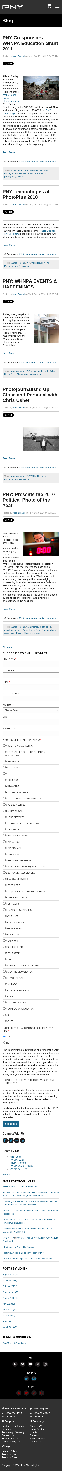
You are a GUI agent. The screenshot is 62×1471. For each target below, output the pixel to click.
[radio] (31, 1037)
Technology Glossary (13, 1432)
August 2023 (10, 1298)
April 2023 (9, 1321)
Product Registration (13, 1426)
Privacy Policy (9, 1451)
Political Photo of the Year (28, 633)
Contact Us (8, 1435)
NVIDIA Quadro (21, 1166)
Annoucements (18, 263)
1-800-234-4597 (13, 1413)
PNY (28, 263)
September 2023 (12, 1292)
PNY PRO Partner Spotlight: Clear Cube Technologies (28, 1258)
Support (9, 1421)
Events (33, 1432)
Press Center (37, 1429)
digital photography (20, 170)
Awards (20, 176)
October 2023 (10, 1286)
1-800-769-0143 (41, 1413)
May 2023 (9, 1315)
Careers (34, 1435)
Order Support (40, 1408)
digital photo (45, 627)
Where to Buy (37, 1438)
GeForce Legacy (11, 1441)
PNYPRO (17, 1162)
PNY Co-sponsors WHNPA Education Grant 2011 (30, 43)
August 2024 (10, 1274)
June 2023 (9, 1310)
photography (10, 176)
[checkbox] (31, 884)
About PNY (36, 1426)
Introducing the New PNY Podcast (18, 1247)
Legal (7, 1446)
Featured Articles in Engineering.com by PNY (24, 1253)
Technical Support (15, 1408)
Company (38, 1421)
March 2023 (10, 1327)
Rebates (6, 1429)
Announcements (38, 173)
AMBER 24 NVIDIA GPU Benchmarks (20, 1186)
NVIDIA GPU (18, 1169)
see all (6, 1174)
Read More (9, 152)
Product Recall (10, 1438)
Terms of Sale (9, 1457)
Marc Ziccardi (18, 56)
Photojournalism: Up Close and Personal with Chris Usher (30, 395)
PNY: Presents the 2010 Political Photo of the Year (29, 500)
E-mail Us (9, 1416)
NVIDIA (16, 1159)
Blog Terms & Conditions (14, 1343)
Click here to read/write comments (37, 161)
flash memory (32, 627)
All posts (7, 647)
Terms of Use (9, 1454)
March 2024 (10, 1280)
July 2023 (9, 1304)
